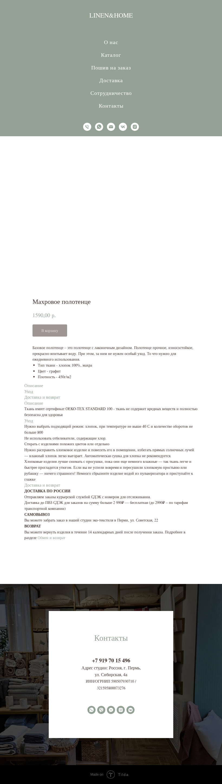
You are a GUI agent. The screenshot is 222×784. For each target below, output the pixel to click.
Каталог (111, 54)
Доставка (111, 80)
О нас (111, 42)
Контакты (111, 105)
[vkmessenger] (130, 737)
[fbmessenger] (111, 737)
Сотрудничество (111, 93)
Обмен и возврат (51, 537)
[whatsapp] (99, 127)
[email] (111, 127)
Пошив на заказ (111, 67)
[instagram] (135, 127)
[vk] (123, 127)
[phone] (87, 127)
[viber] (101, 737)
